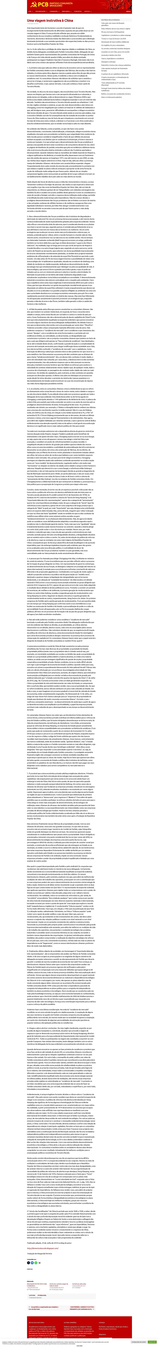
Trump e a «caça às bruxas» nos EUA (113, 38)
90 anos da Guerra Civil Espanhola (112, 32)
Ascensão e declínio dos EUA (111, 55)
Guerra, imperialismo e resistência (112, 58)
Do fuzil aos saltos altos (79, 1284)
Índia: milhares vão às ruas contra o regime (115, 28)
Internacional (42, 1295)
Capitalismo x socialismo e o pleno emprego (116, 35)
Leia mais (79, 1345)
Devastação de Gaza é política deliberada (115, 42)
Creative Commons (109, 1329)
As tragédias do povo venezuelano (112, 45)
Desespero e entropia (108, 62)
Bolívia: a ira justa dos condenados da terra (116, 94)
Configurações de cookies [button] (139, 1342)
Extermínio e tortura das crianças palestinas (116, 65)
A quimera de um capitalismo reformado (115, 74)
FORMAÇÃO (54, 11)
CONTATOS (78, 11)
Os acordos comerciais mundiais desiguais (115, 48)
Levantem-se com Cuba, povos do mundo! (115, 52)
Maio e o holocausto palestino (111, 97)
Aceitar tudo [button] (152, 1342)
